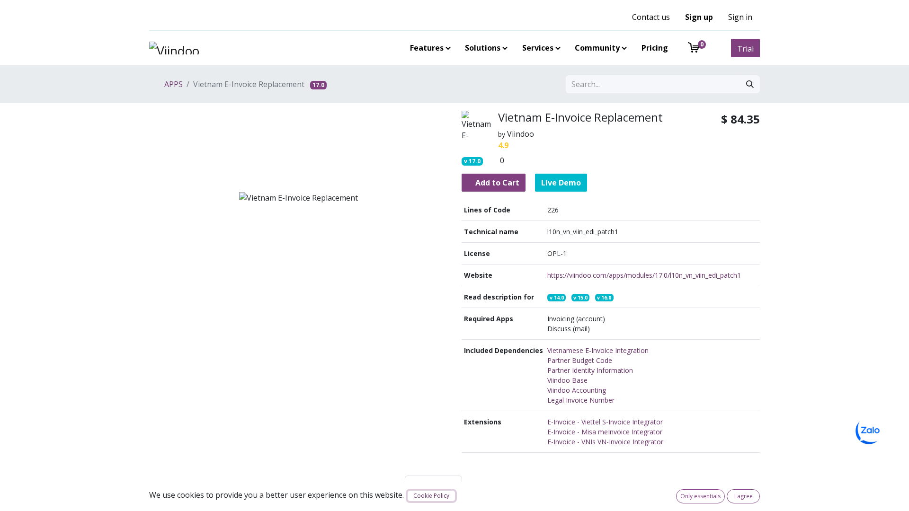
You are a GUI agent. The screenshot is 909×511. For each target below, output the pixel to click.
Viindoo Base (567, 380)
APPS (172, 84)
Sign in (740, 17)
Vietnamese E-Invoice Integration (598, 350)
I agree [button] (743, 496)
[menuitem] (428, 47)
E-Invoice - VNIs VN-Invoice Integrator (605, 441)
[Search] (750, 84)
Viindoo (520, 134)
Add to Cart (496, 182)
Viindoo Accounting (576, 390)
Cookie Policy (431, 496)
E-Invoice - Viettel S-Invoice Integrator (605, 421)
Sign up (699, 17)
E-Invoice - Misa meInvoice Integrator (604, 431)
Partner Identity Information (590, 370)
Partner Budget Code (579, 360)
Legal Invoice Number (581, 400)
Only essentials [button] (700, 496)
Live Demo (561, 182)
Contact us (651, 17)
